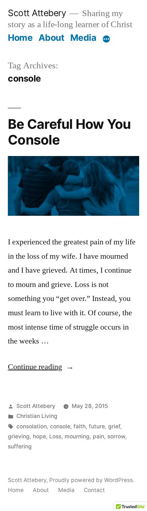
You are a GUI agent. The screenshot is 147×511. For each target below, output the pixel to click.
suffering (20, 446)
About (52, 37)
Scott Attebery (37, 13)
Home (20, 37)
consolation (31, 426)
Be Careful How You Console (69, 132)
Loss (55, 436)
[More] (106, 39)
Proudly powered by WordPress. (91, 480)
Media (83, 37)
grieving (19, 436)
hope (39, 436)
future (97, 426)
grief (114, 426)
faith (80, 426)
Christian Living (36, 416)
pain (98, 436)
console (60, 426)
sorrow (116, 436)
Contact (94, 490)
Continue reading (41, 367)
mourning (77, 436)
